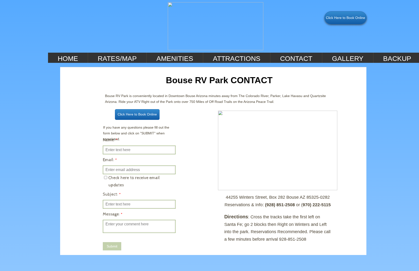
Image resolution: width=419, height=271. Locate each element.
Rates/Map (117, 58)
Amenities (174, 58)
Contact (296, 58)
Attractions (236, 58)
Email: (110, 159)
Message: (113, 214)
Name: (110, 139)
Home (68, 58)
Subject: (112, 194)
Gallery (347, 58)
